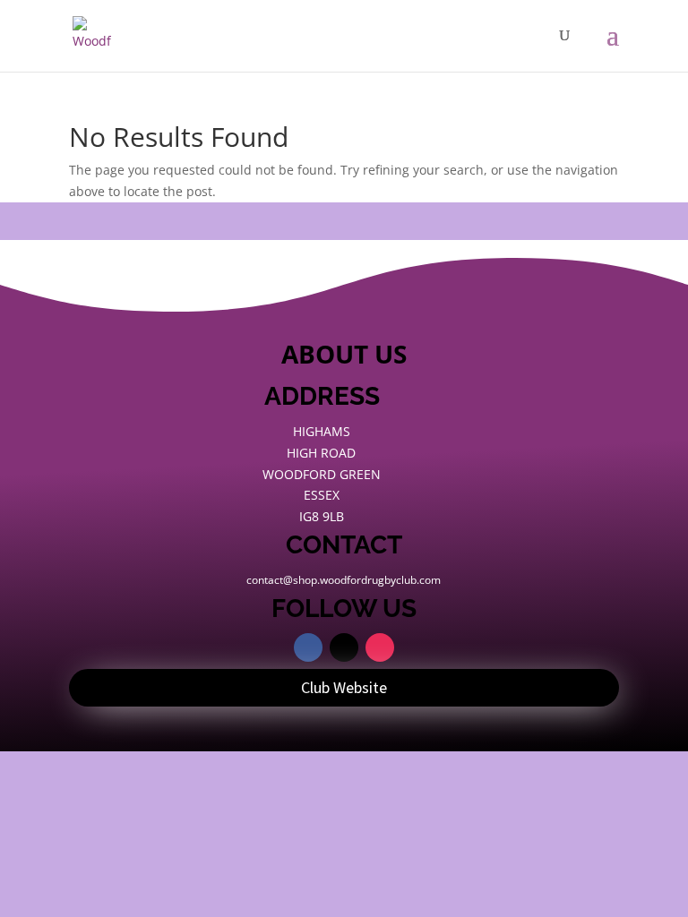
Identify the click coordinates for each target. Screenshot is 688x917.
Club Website (344, 687)
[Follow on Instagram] (380, 647)
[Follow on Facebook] (308, 647)
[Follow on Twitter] (344, 647)
